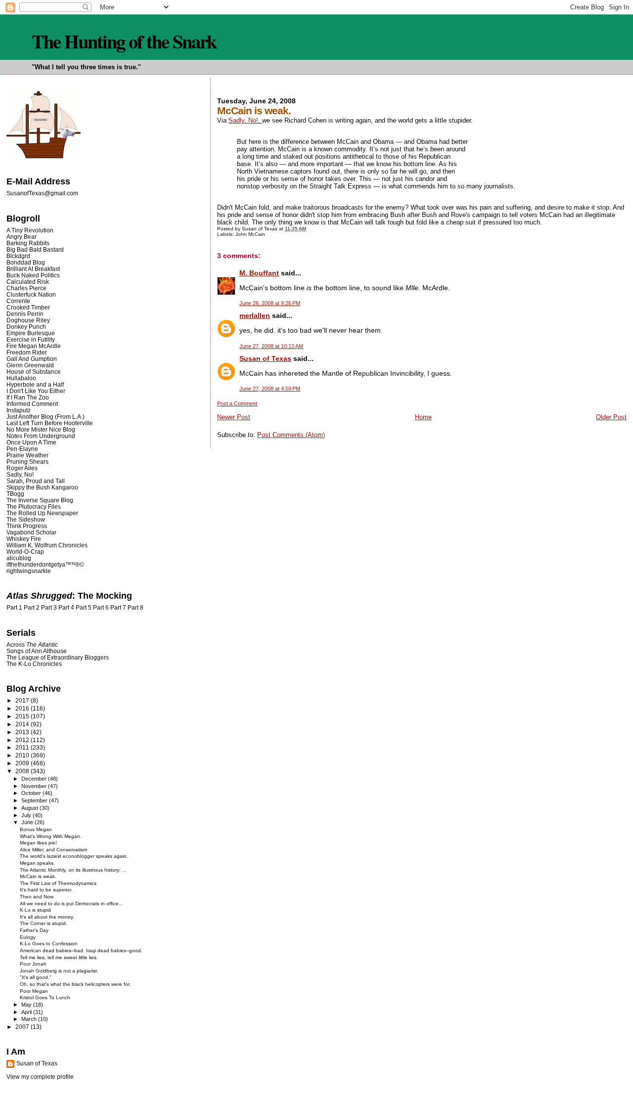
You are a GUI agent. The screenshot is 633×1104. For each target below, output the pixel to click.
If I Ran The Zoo (27, 397)
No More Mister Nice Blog (40, 429)
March (29, 1019)
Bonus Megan (36, 829)
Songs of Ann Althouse (36, 651)
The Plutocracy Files (33, 506)
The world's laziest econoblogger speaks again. (74, 856)
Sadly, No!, (245, 120)
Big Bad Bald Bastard (35, 249)
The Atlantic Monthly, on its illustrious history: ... (73, 870)
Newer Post (233, 417)
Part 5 (83, 607)
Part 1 (14, 607)
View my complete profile (40, 1076)
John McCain (250, 234)
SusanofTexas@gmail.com (42, 193)
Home (423, 417)
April (27, 1012)
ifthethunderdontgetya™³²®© (45, 564)
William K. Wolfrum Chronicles (47, 545)
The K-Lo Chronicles (34, 664)
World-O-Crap (25, 551)
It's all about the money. (47, 917)
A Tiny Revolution (29, 230)
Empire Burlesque (30, 333)
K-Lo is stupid (35, 910)
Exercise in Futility (30, 339)
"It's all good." (35, 977)
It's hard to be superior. (46, 889)
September (35, 800)
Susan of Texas (265, 358)
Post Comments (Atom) (291, 435)
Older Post (611, 417)
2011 (23, 747)
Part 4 (66, 607)
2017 (23, 700)
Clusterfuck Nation (31, 294)
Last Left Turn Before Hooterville (49, 423)
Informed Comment (32, 403)
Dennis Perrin (25, 313)
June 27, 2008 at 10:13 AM (271, 346)
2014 (23, 724)
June (28, 822)
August (30, 808)
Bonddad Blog (25, 262)
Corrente (18, 301)
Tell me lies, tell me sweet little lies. (59, 957)
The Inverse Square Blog (39, 500)
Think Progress (26, 526)
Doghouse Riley (28, 320)
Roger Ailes (22, 468)
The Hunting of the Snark (124, 41)
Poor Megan (34, 991)
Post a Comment (237, 403)
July (27, 815)
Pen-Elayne (22, 448)
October (32, 793)
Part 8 (135, 607)
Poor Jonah (33, 964)
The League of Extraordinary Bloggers (57, 657)
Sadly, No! (20, 474)
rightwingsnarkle (28, 571)
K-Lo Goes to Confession (49, 943)
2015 (23, 716)
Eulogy (28, 937)
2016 (23, 708)
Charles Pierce (26, 288)
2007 (23, 1026)
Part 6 (101, 607)
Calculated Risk (27, 281)
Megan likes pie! (38, 842)
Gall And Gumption (31, 358)
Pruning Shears (27, 461)
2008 (23, 771)
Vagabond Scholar (31, 532)
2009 (23, 763)
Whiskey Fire (23, 538)
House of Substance (33, 371)
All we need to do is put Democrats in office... (71, 903)
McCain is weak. (38, 876)
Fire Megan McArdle (33, 346)
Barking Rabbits (27, 243)
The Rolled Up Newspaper (42, 513)
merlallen (254, 315)
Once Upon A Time (31, 442)
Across (32, 644)
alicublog (18, 558)
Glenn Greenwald (30, 365)
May (27, 1005)
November (34, 786)
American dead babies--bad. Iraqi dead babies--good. (81, 950)
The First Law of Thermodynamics (58, 883)
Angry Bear (21, 236)
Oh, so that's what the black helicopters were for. (75, 984)
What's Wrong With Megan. (51, 836)
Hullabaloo (21, 378)
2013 (23, 732)
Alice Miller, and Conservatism (53, 849)
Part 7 (118, 607)
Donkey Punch (26, 326)
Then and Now (36, 896)
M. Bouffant (259, 273)
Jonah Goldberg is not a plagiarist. (59, 970)
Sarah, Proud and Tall (35, 481)
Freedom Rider (26, 352)
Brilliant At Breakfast (33, 268)
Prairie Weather (27, 455)
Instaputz (18, 410)
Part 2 (32, 607)
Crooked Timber (28, 307)
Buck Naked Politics (33, 275)
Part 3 (49, 607)
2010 (23, 755)
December (34, 779)
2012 (23, 740)
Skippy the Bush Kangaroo (42, 487)
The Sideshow (25, 519)
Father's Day (34, 930)
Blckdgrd (18, 256)
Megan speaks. (37, 863)
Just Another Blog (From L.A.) (45, 416)
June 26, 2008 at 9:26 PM (269, 303)
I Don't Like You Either (35, 391)
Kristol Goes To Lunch (45, 997)
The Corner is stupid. (43, 923)
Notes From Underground (40, 436)
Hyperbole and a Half (35, 384)
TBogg (15, 493)
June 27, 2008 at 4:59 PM (269, 389)
